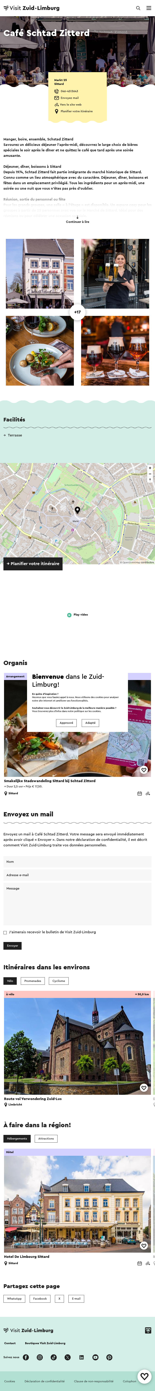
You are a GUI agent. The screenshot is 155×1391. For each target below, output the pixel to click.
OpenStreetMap (131, 562)
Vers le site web (71, 104)
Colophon (129, 1381)
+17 (77, 312)
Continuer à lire (77, 221)
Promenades (32, 981)
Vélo (10, 981)
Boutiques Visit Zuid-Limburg (45, 1343)
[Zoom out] (150, 474)
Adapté (90, 723)
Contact (10, 1343)
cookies (96, 711)
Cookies (9, 1381)
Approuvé (66, 723)
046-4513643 (69, 91)
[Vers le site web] (148, 793)
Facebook (40, 1298)
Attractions (46, 1138)
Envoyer (12, 945)
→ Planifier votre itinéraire (33, 564)
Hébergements (17, 1138)
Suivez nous (11, 1357)
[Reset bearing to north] (150, 480)
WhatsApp (14, 1298)
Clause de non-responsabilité (93, 1381)
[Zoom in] (150, 468)
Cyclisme (58, 981)
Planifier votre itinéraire (77, 111)
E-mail (76, 1298)
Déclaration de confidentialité (45, 1381)
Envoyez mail (70, 97)
